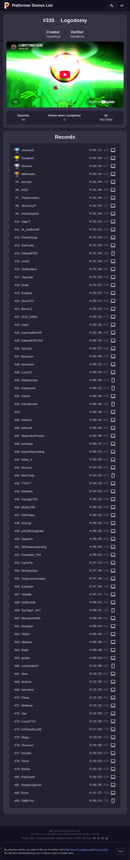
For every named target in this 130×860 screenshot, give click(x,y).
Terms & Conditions (46, 838)
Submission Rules (64, 838)
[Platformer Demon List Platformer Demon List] (7, 5)
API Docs (87, 838)
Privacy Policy (28, 838)
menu (122, 5)
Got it (121, 851)
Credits (78, 838)
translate (112, 5)
